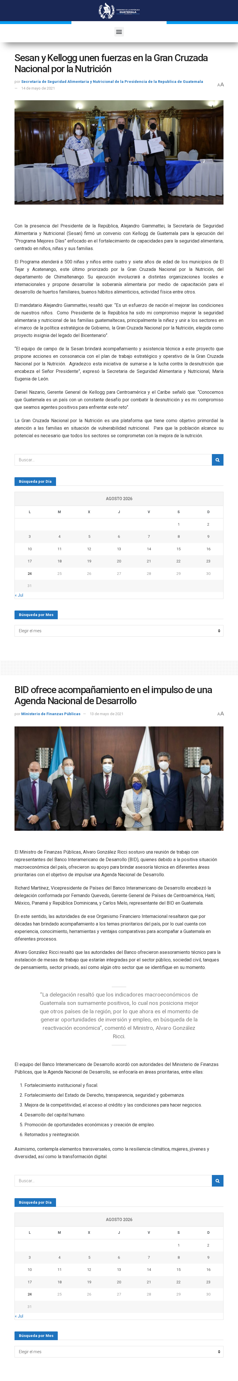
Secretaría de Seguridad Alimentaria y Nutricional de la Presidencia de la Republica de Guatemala (112, 81)
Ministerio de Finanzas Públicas (50, 714)
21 (149, 561)
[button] (119, 32)
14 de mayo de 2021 (38, 88)
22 (178, 561)
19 (89, 561)
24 (30, 573)
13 (119, 549)
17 (30, 561)
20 (119, 561)
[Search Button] (217, 460)
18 (59, 561)
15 (178, 549)
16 (208, 549)
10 (30, 549)
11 (59, 549)
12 (89, 549)
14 (149, 549)
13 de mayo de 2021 (106, 714)
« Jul (19, 595)
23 (208, 561)
